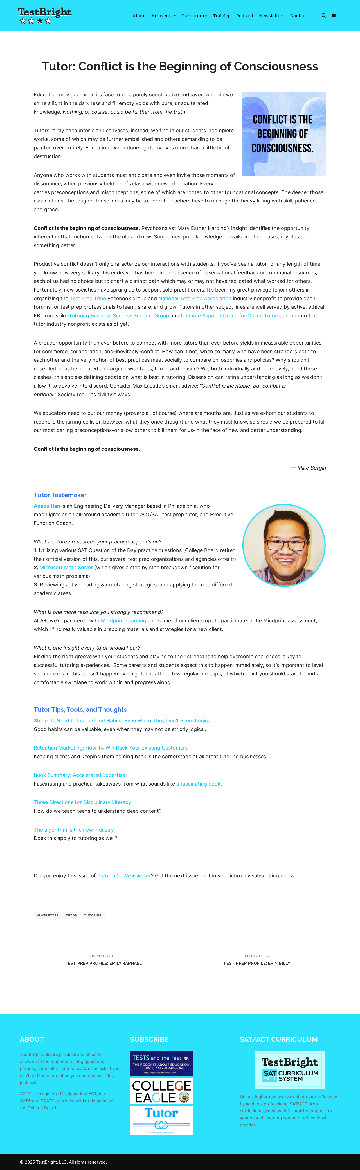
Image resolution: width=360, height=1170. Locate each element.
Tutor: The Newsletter (124, 875)
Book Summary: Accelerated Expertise (79, 775)
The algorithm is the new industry (74, 830)
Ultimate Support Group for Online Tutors (230, 315)
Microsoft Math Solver (66, 567)
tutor (71, 915)
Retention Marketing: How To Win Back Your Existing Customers (111, 748)
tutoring (93, 915)
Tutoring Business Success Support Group (119, 315)
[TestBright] (45, 15)
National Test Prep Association (194, 298)
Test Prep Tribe (88, 298)
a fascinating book (198, 784)
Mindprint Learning (123, 620)
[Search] (324, 15)
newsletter (48, 915)
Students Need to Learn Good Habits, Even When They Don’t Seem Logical (123, 720)
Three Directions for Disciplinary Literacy (82, 802)
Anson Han (47, 506)
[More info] (334, 15)
